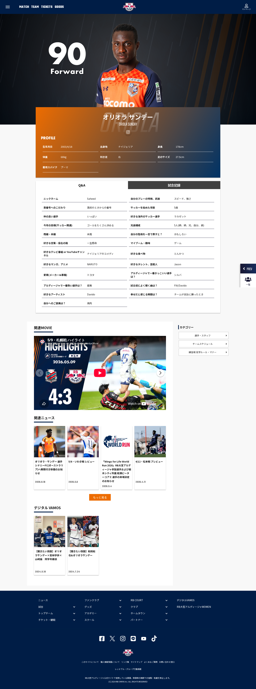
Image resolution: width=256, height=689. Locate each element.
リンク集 (125, 661)
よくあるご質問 (150, 661)
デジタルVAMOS (186, 600)
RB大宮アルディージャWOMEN (194, 606)
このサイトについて (90, 661)
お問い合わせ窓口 (166, 661)
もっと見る (100, 497)
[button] (160, 373)
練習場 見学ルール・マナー (202, 352)
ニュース (43, 600)
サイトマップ (136, 661)
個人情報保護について (110, 661)
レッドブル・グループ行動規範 (128, 669)
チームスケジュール (203, 343)
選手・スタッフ (203, 335)
